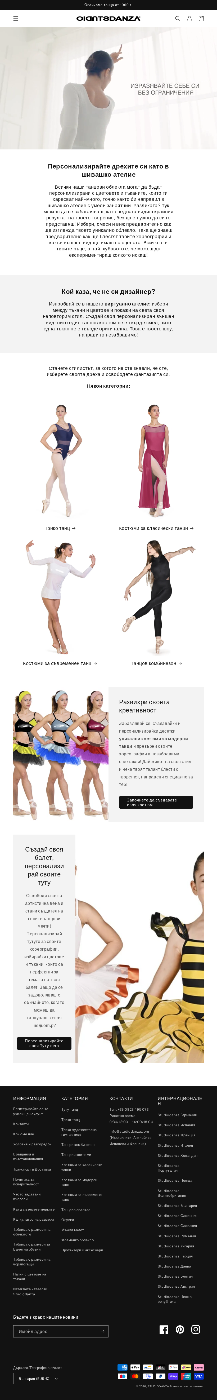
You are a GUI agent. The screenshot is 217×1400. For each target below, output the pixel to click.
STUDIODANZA (158, 1386)
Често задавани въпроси (26, 1196)
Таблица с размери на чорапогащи (32, 1261)
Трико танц (57, 528)
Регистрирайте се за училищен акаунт (30, 1111)
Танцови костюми (76, 1155)
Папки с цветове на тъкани (29, 1276)
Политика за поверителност (26, 1181)
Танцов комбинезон (153, 663)
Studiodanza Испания (176, 1125)
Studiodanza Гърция (175, 1256)
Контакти (21, 1124)
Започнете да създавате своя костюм (152, 802)
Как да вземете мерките (34, 1209)
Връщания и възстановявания (28, 1156)
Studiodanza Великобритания (172, 1193)
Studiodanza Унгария (176, 1246)
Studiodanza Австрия (176, 1286)
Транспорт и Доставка (32, 1169)
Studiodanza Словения (177, 1215)
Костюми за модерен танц (79, 1182)
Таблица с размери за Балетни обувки (31, 1246)
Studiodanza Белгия (175, 1276)
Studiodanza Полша (175, 1180)
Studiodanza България (177, 1205)
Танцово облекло (76, 1210)
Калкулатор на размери (33, 1219)
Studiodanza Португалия (169, 1167)
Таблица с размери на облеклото (32, 1231)
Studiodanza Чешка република (175, 1299)
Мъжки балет (72, 1230)
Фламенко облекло (77, 1240)
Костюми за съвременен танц (57, 663)
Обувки (67, 1220)
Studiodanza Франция (176, 1135)
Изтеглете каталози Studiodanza (30, 1291)
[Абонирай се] (102, 1331)
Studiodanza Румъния (177, 1236)
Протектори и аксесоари (82, 1250)
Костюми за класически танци (153, 528)
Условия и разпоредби (32, 1144)
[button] (16, 18)
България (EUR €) (34, 1378)
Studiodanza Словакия (177, 1226)
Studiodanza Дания (174, 1266)
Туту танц (69, 1109)
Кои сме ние (23, 1134)
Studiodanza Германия (177, 1115)
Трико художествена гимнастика (79, 1132)
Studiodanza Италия (175, 1145)
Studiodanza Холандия (178, 1155)
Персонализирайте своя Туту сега (44, 1043)
